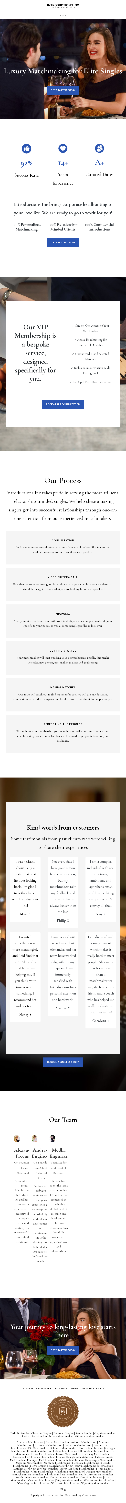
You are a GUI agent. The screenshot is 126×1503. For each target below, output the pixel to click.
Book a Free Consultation (63, 404)
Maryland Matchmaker (81, 1457)
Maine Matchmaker (53, 1457)
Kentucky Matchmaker (95, 1454)
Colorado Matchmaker (78, 1445)
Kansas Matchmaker (68, 1454)
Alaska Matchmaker (57, 1442)
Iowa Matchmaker (43, 1454)
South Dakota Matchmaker (32, 1477)
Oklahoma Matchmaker (69, 1471)
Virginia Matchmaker (69, 1480)
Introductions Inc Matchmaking (62, 1495)
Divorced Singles (63, 1433)
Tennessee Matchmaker (64, 1477)
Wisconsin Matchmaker (65, 1483)
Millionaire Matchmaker (89, 1436)
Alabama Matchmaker (30, 1442)
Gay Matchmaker (104, 1433)
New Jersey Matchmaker (81, 1465)
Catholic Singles (19, 1433)
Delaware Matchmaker (63, 1448)
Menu (63, 15)
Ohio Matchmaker (42, 1471)
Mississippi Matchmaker (100, 1460)
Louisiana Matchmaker (26, 1457)
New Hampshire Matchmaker (48, 1465)
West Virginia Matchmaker (33, 1483)
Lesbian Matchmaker (34, 1436)
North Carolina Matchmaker (77, 1468)
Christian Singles (41, 1433)
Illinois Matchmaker (91, 1451)
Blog (63, 1489)
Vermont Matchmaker (41, 1480)
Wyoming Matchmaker (95, 1483)
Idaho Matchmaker (65, 1451)
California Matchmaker (48, 1445)
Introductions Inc (63, 5)
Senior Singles (84, 1433)
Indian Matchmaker (61, 1436)
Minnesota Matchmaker (70, 1460)
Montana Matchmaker (57, 1462)
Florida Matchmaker (91, 1448)
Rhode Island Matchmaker (61, 1474)
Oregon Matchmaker (98, 1471)
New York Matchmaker (44, 1468)
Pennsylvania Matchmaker (27, 1474)
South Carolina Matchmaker (96, 1474)
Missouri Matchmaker (29, 1462)
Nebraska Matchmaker (85, 1462)
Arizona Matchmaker (84, 1442)
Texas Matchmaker (91, 1477)
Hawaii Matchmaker (40, 1451)
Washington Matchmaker (99, 1480)
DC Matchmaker (38, 1448)
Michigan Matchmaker (40, 1460)
